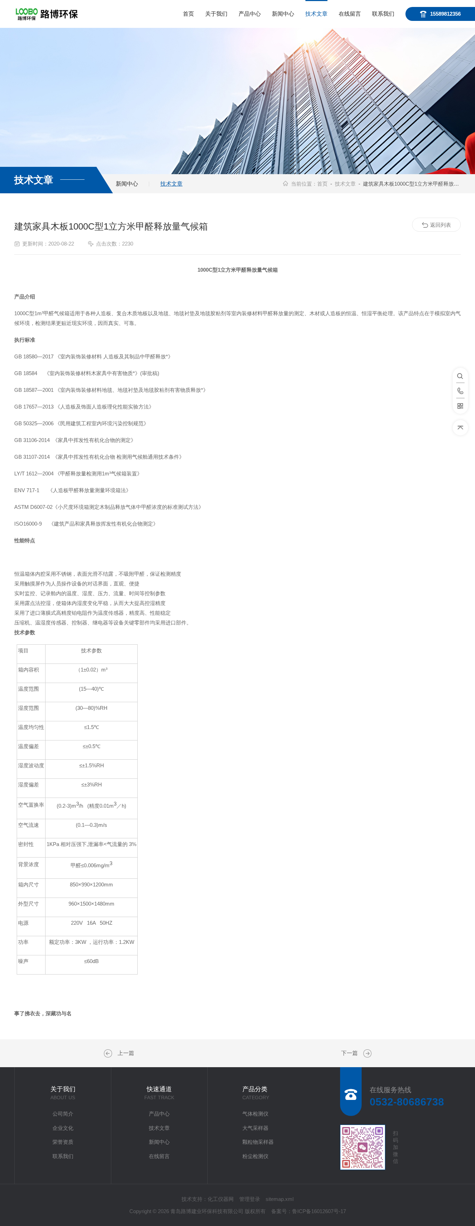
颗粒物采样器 (258, 1142)
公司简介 (63, 1114)
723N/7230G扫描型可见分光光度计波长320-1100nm (366, 1053)
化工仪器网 (221, 1199)
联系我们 (383, 14)
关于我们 (216, 14)
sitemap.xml (279, 1199)
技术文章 (316, 14)
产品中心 (250, 14)
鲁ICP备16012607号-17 (319, 1211)
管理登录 (249, 1199)
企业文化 (63, 1128)
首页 (188, 14)
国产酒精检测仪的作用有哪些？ (109, 1053)
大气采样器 (255, 1128)
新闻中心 (283, 14)
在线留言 (350, 14)
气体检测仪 (255, 1114)
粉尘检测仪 (255, 1156)
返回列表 (440, 225)
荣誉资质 (63, 1142)
